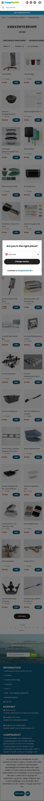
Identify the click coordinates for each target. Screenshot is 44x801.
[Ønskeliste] (34, 2)
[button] (30, 2)
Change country (22, 261)
